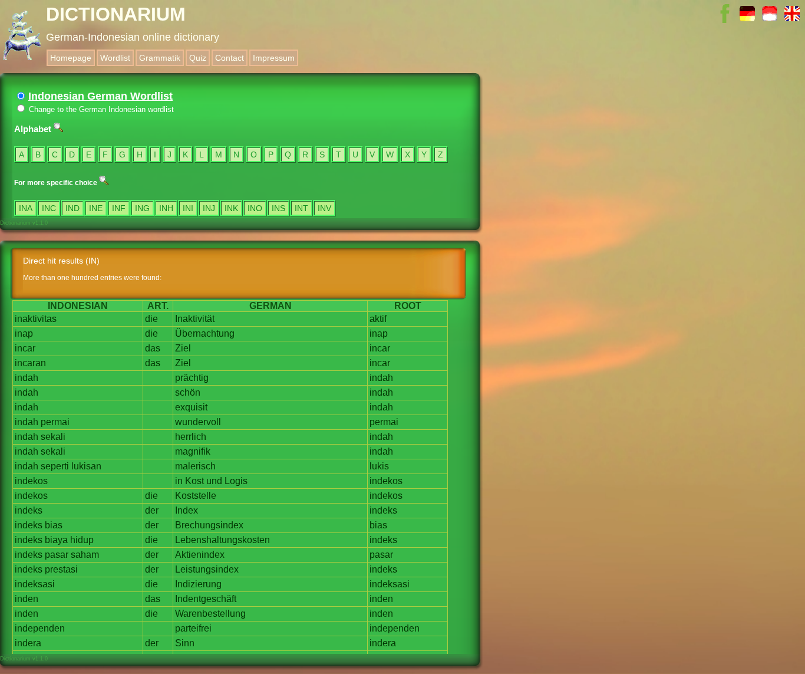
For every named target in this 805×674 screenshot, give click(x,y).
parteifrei (193, 628)
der (152, 510)
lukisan (86, 466)
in (179, 481)
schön (187, 392)
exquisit (191, 407)
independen (40, 628)
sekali (53, 437)
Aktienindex (200, 555)
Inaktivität (195, 319)
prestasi (61, 569)
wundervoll (198, 422)
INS (278, 208)
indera (28, 643)
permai (55, 422)
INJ (209, 208)
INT (301, 208)
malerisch (195, 466)
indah (26, 378)
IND (72, 208)
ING (142, 208)
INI (188, 208)
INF (119, 208)
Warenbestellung (210, 614)
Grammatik (159, 58)
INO (255, 208)
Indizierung (198, 584)
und (214, 481)
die (151, 319)
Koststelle (195, 496)
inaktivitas (36, 319)
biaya (56, 540)
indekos (31, 481)
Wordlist (115, 58)
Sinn (184, 643)
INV (324, 208)
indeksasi (35, 584)
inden (26, 599)
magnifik (192, 451)
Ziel (183, 348)
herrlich (190, 437)
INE (96, 208)
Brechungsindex (209, 525)
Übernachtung (205, 333)
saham (85, 555)
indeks (28, 510)
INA (25, 208)
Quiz (197, 58)
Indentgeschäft (205, 599)
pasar (56, 555)
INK (231, 208)
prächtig (192, 378)
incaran (30, 363)
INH (166, 208)
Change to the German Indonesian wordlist (100, 109)
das (152, 348)
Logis (236, 481)
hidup (82, 540)
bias (53, 525)
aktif (378, 319)
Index (186, 510)
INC (49, 208)
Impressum (274, 58)
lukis (379, 466)
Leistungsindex (207, 569)
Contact (229, 58)
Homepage (70, 58)
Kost (194, 481)
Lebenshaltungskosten (222, 540)
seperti (55, 466)
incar (25, 348)
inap (24, 333)
